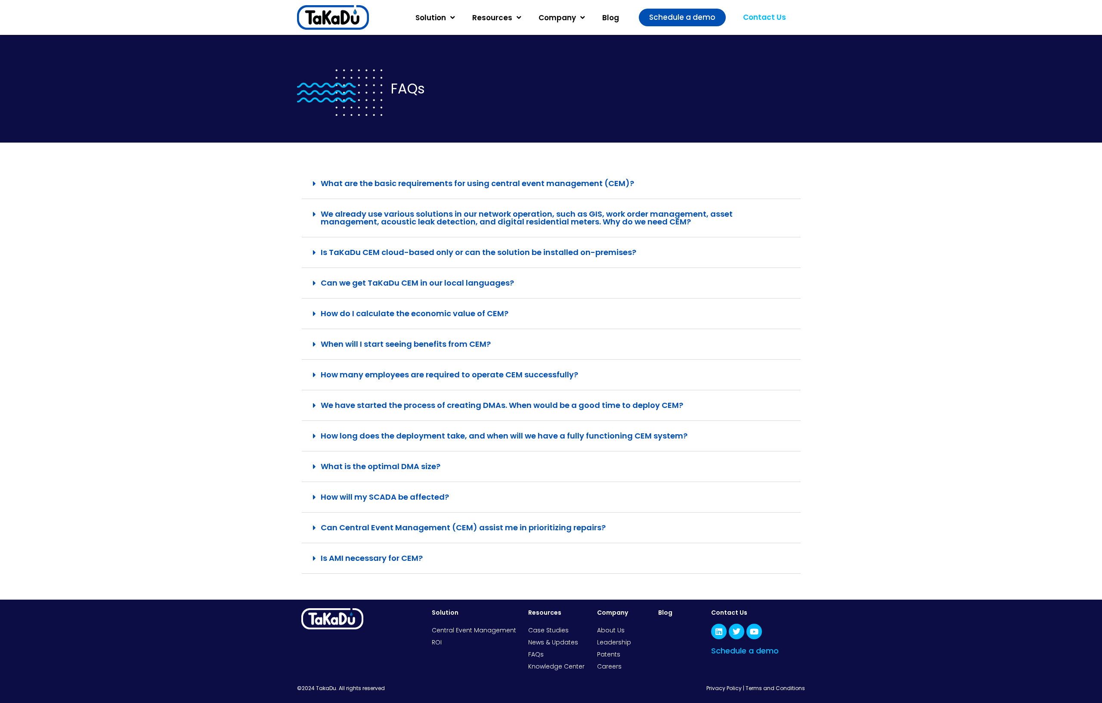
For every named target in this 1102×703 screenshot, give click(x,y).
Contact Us (729, 612)
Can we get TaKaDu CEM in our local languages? (417, 282)
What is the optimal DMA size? (380, 466)
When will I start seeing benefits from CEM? (406, 344)
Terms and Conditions (775, 688)
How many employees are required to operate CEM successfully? (449, 374)
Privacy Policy (724, 688)
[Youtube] (754, 631)
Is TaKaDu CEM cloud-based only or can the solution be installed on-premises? (478, 252)
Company (557, 17)
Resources (492, 17)
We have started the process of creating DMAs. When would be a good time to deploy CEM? (502, 405)
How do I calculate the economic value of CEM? (414, 313)
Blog (610, 17)
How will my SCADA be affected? (385, 496)
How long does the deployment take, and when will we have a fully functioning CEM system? (504, 435)
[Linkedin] (719, 631)
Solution (430, 17)
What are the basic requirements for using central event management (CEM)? (477, 183)
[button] (551, 183)
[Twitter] (736, 631)
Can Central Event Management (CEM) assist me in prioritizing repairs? (463, 527)
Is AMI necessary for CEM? (372, 558)
